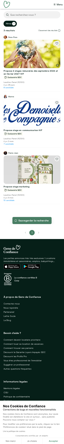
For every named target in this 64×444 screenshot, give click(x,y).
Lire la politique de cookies (14, 431)
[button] (59, 30)
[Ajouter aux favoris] (56, 43)
